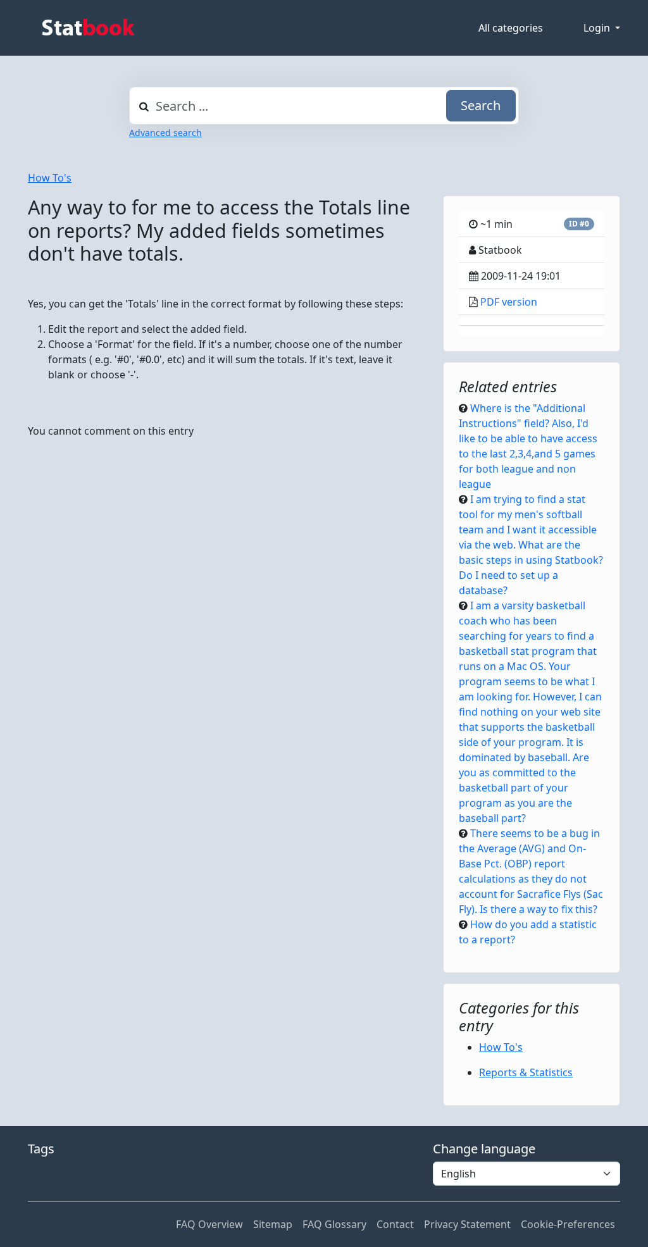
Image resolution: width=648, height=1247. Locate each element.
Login (598, 28)
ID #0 (579, 223)
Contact (395, 1224)
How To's (50, 178)
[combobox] (324, 106)
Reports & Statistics (526, 1072)
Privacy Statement (467, 1224)
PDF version (508, 302)
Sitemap (272, 1224)
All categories (510, 28)
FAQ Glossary (334, 1224)
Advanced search (165, 133)
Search (481, 105)
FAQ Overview (209, 1224)
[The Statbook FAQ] (88, 27)
